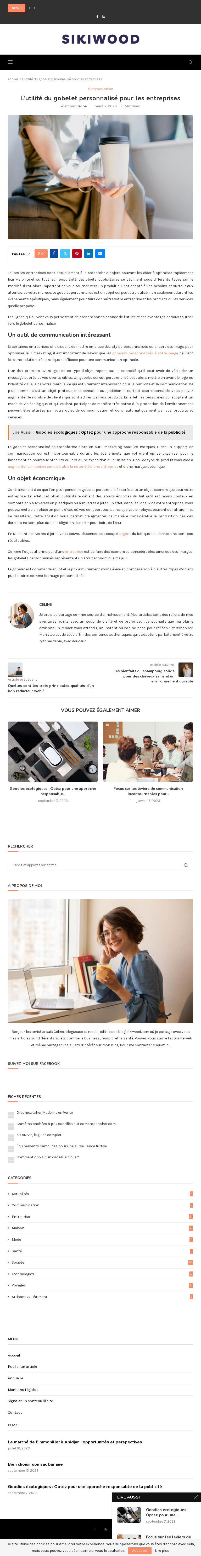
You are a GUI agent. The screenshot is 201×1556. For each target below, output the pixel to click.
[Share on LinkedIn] (88, 253)
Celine (81, 106)
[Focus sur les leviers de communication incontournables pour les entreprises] (148, 752)
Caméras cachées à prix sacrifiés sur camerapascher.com (66, 1124)
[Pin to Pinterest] (77, 253)
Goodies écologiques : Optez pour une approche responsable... (53, 791)
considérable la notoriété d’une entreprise (82, 466)
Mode (102, 1239)
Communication (102, 1205)
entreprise (74, 551)
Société (102, 1262)
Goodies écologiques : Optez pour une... (167, 1512)
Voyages (102, 1285)
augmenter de (20, 466)
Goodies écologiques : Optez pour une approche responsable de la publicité (85, 1487)
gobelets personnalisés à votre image (145, 353)
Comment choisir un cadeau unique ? (47, 1157)
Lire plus (162, 1551)
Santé (102, 1251)
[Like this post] (42, 253)
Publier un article (22, 1366)
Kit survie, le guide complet (39, 1135)
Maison (102, 1228)
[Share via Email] (100, 253)
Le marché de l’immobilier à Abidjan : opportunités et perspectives (75, 1442)
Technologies (102, 1274)
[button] (29, 8)
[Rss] (103, 17)
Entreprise (102, 1217)
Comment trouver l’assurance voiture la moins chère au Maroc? (66, 8)
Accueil (13, 79)
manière (39, 466)
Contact (15, 1412)
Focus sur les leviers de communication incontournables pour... (148, 791)
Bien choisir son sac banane (35, 1464)
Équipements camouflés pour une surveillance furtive (61, 1146)
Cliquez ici (160, 1045)
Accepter (140, 1550)
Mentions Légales (23, 1389)
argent (125, 534)
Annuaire (15, 1378)
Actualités (102, 1194)
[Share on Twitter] (65, 253)
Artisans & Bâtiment (102, 1297)
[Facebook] (97, 17)
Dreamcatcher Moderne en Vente (44, 1112)
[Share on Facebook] (54, 253)
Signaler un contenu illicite (30, 1401)
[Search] (190, 62)
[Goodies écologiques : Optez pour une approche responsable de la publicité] (53, 752)
